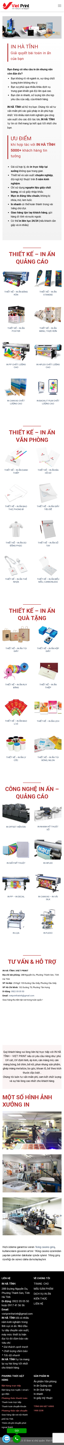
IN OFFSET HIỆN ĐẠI (16, 826)
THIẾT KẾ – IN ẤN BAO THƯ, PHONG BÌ (16, 508)
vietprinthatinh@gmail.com (21, 995)
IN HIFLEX (48, 863)
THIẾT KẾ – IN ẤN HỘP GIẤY (48, 650)
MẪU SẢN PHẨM (43, 1288)
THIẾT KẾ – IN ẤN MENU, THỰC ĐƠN (48, 329)
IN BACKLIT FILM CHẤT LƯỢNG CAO (48, 402)
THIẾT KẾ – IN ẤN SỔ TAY (48, 544)
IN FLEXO (48, 933)
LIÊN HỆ (38, 1303)
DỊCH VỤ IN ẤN (42, 1293)
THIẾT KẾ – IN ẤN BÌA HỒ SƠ (48, 471)
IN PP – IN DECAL (16, 896)
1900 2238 (38, 1410)
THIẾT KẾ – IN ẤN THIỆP (48, 686)
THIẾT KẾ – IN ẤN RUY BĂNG (16, 686)
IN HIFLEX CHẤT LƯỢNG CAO (48, 366)
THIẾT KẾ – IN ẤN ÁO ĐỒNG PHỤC (16, 544)
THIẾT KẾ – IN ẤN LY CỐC (16, 758)
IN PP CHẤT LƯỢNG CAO (16, 366)
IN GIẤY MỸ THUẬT (16, 863)
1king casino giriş (45, 1247)
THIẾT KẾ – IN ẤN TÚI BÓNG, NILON (48, 758)
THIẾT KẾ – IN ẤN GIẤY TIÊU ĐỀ (48, 508)
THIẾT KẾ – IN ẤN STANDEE (48, 293)
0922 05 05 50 (17, 991)
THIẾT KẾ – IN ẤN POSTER (16, 329)
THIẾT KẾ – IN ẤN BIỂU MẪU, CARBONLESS (48, 580)
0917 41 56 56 (16, 1305)
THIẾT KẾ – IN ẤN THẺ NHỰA (16, 580)
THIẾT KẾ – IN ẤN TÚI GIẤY (16, 650)
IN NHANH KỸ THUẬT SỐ (48, 828)
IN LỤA (16, 933)
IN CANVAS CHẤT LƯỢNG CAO (16, 402)
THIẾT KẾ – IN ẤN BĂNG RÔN (16, 293)
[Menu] (60, 6)
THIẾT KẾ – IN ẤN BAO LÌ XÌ (16, 722)
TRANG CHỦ (41, 1283)
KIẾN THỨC (40, 1298)
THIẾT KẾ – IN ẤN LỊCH (48, 721)
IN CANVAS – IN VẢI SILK (48, 898)
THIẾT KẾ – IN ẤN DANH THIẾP (16, 471)
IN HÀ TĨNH (8, 1317)
